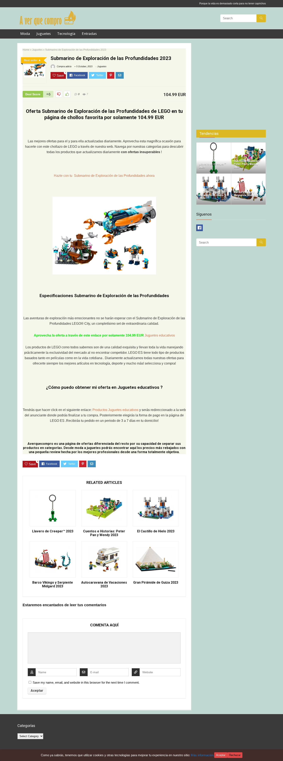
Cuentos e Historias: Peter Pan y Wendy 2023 (104, 533)
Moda (25, 33)
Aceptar (220, 755)
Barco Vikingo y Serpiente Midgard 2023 (52, 584)
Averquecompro (40, 444)
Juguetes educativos (160, 335)
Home (26, 49)
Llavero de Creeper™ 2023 (52, 531)
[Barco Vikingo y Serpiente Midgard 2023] (248, 175)
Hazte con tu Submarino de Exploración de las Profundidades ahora (104, 175)
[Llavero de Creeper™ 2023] (213, 144)
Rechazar (235, 755)
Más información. (202, 755)
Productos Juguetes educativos (115, 410)
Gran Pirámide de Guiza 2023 (155, 582)
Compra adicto (63, 66)
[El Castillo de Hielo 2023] (213, 175)
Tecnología (66, 33)
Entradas (89, 33)
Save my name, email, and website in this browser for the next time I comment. (86, 682)
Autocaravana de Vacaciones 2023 (104, 584)
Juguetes (43, 33)
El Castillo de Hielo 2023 (155, 531)
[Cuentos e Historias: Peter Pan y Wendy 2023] (248, 144)
